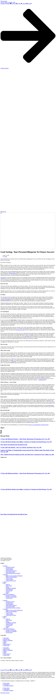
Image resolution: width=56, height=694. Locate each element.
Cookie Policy (6, 684)
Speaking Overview (10, 567)
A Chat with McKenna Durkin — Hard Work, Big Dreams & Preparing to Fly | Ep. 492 (25, 439)
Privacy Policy (6, 683)
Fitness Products (9, 589)
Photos (4, 643)
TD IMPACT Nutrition (11, 588)
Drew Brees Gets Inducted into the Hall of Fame (14, 444)
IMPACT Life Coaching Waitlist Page (14, 575)
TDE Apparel (9, 585)
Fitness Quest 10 (6, 644)
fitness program (12, 272)
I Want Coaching (9, 579)
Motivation (13, 361)
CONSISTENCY (42, 379)
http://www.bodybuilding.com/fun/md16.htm (38, 424)
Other (7, 593)
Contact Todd (6, 645)
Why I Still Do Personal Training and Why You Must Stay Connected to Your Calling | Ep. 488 (27, 454)
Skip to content (4, 1)
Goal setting (3, 277)
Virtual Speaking (9, 569)
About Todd (6, 638)
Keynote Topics (9, 568)
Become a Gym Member (11, 596)
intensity (52, 405)
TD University (9, 590)
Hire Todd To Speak (10, 572)
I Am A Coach (9, 578)
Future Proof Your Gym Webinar (13, 573)
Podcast (5, 582)
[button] (28, 430)
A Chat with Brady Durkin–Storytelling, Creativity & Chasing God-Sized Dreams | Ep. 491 (26, 442)
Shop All (8, 584)
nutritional (27, 335)
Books (7, 587)
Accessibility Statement (8, 685)
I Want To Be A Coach (11, 580)
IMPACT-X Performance (11, 577)
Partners (7, 591)
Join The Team (9, 598)
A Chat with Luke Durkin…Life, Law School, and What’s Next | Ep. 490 (21, 447)
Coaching (5, 574)
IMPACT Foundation (8, 640)
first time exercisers (20, 329)
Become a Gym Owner (11, 595)
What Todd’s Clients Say (11, 570)
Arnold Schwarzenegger (6, 299)
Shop (4, 583)
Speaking (5, 565)
